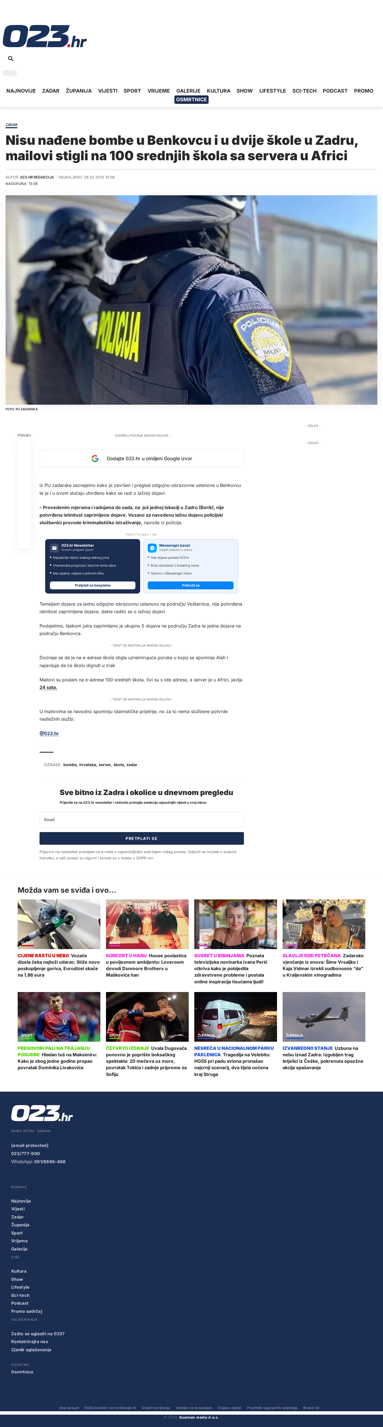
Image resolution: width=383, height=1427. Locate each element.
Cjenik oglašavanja (31, 1349)
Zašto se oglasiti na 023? (38, 1333)
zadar (131, 764)
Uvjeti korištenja (156, 1408)
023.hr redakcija (37, 177)
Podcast (20, 1303)
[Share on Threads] (24, 515)
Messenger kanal (174, 545)
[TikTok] (33, 13)
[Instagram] (24, 13)
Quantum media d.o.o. (199, 1417)
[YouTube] (15, 13)
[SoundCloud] (41, 13)
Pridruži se (191, 585)
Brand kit (311, 1408)
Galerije (19, 1249)
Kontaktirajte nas (29, 1341)
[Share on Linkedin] (24, 488)
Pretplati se (142, 838)
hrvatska (87, 764)
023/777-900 (25, 1153)
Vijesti (27, 943)
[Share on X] (24, 461)
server (105, 764)
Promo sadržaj (26, 1311)
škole (119, 764)
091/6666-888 (50, 1161)
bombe (70, 764)
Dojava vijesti (229, 1408)
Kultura (19, 1271)
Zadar (11, 125)
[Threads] (59, 13)
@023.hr (49, 733)
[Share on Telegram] (24, 502)
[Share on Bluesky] (24, 528)
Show (114, 943)
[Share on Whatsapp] (24, 475)
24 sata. (48, 687)
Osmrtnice (22, 1372)
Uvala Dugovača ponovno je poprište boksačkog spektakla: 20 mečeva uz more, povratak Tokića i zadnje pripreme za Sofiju (146, 1061)
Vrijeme (19, 1240)
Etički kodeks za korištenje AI (110, 1408)
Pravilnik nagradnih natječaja (272, 1408)
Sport (27, 1035)
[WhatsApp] (50, 13)
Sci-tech (20, 1295)
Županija (206, 1035)
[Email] (24, 542)
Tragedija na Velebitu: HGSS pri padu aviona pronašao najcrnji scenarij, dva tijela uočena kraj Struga (232, 1064)
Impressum (69, 1408)
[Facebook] (7, 13)
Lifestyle (20, 1287)
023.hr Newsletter (77, 545)
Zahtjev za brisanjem (194, 1408)
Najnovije (21, 1201)
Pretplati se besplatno (92, 585)
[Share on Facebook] (24, 448)
